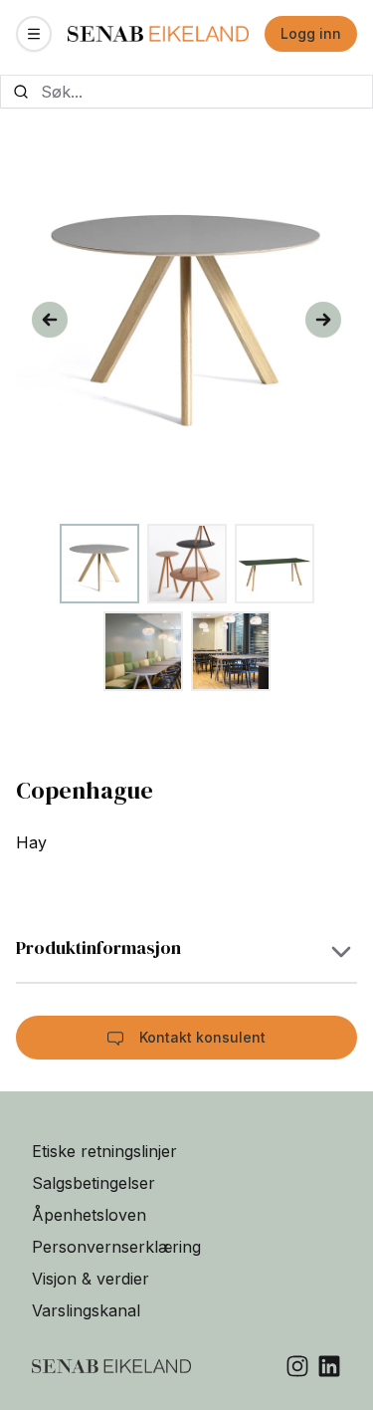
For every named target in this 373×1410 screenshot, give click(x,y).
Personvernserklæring (116, 1247)
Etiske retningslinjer (104, 1151)
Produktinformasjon (98, 947)
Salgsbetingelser (93, 1183)
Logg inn (310, 33)
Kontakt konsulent (202, 1037)
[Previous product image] (50, 320)
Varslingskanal (86, 1310)
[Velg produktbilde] (99, 563)
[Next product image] (323, 320)
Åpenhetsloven (89, 1215)
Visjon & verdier (90, 1279)
